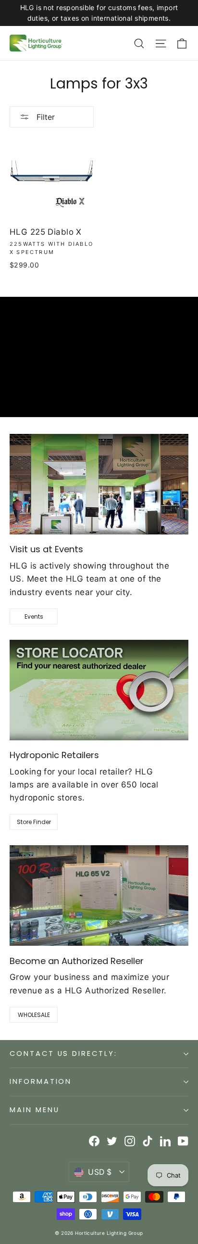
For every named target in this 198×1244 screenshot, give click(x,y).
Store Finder (34, 822)
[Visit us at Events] (99, 484)
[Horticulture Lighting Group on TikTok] (147, 1140)
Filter (44, 117)
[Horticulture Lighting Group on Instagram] (129, 1140)
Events (34, 616)
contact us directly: (63, 1053)
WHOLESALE (34, 1015)
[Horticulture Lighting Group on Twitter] (112, 1140)
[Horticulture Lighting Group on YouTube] (183, 1140)
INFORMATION (41, 1081)
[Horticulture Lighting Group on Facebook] (94, 1140)
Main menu (34, 1110)
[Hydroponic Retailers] (99, 690)
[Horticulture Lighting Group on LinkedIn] (165, 1140)
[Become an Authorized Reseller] (99, 895)
